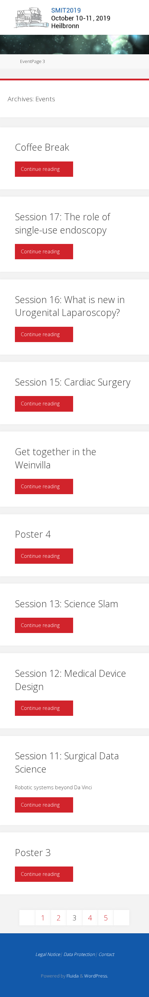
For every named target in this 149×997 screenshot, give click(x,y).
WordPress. (96, 976)
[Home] (10, 61)
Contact (106, 954)
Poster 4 (33, 534)
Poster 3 (33, 852)
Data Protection (79, 954)
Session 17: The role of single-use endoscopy (62, 223)
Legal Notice (47, 954)
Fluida (72, 976)
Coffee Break (42, 147)
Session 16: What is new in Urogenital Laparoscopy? (70, 306)
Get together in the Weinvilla (55, 458)
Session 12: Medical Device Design (70, 680)
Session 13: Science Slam (66, 603)
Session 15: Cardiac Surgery (72, 381)
